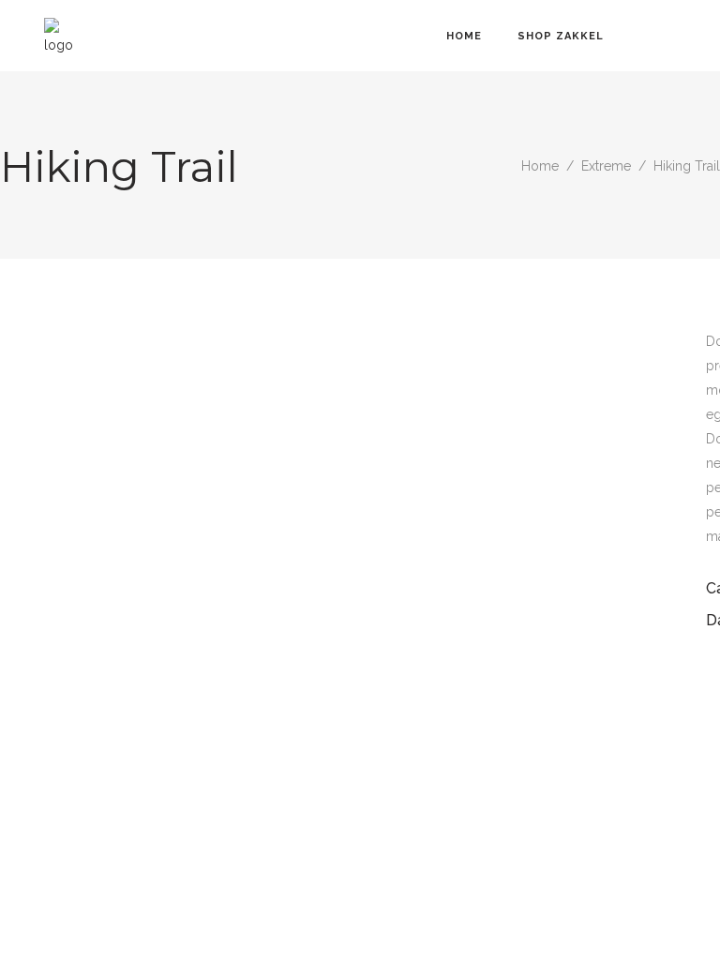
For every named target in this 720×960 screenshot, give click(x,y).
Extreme (606, 165)
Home (540, 165)
